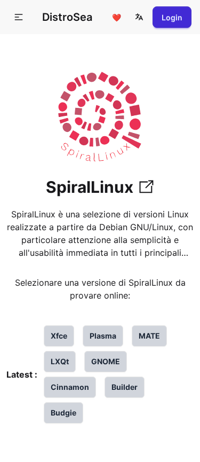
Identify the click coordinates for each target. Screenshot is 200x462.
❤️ (116, 17)
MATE (149, 335)
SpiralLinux (89, 187)
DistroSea (67, 17)
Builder (124, 386)
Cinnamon (70, 386)
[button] (139, 17)
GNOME (105, 361)
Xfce (59, 335)
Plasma (103, 335)
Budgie (63, 412)
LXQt (60, 361)
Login (172, 17)
